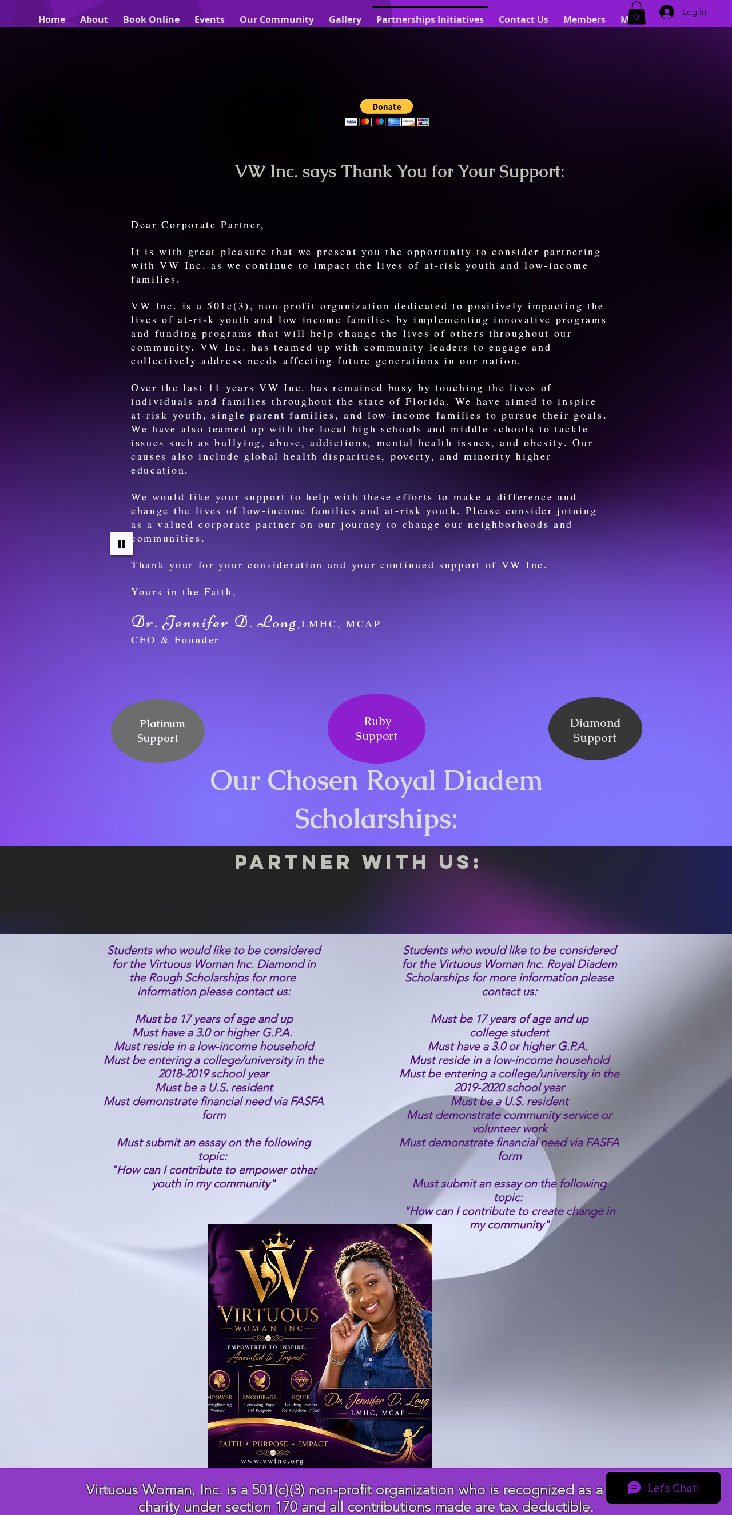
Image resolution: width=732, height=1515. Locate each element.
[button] (636, 13)
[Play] (121, 543)
